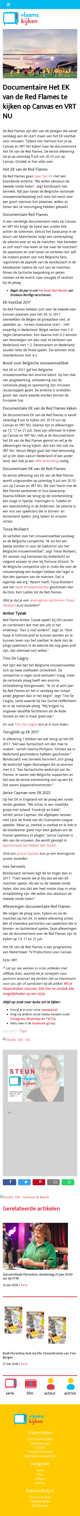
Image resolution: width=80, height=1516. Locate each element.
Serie (40, 1470)
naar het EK (43, 176)
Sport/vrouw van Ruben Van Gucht (29, 845)
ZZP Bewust (40, 1506)
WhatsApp (33, 1019)
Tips (23, 1031)
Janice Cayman (28, 853)
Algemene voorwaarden (40, 1456)
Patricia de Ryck (40, 1497)
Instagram (17, 1019)
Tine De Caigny (25, 724)
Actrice (40, 1483)
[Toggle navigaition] (6, 4)
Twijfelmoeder (40, 1501)
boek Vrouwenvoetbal (32, 587)
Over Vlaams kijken (40, 1439)
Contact (40, 1447)
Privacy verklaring (40, 1452)
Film (40, 1474)
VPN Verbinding (47, 461)
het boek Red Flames (53, 290)
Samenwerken (40, 1443)
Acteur (40, 1479)
